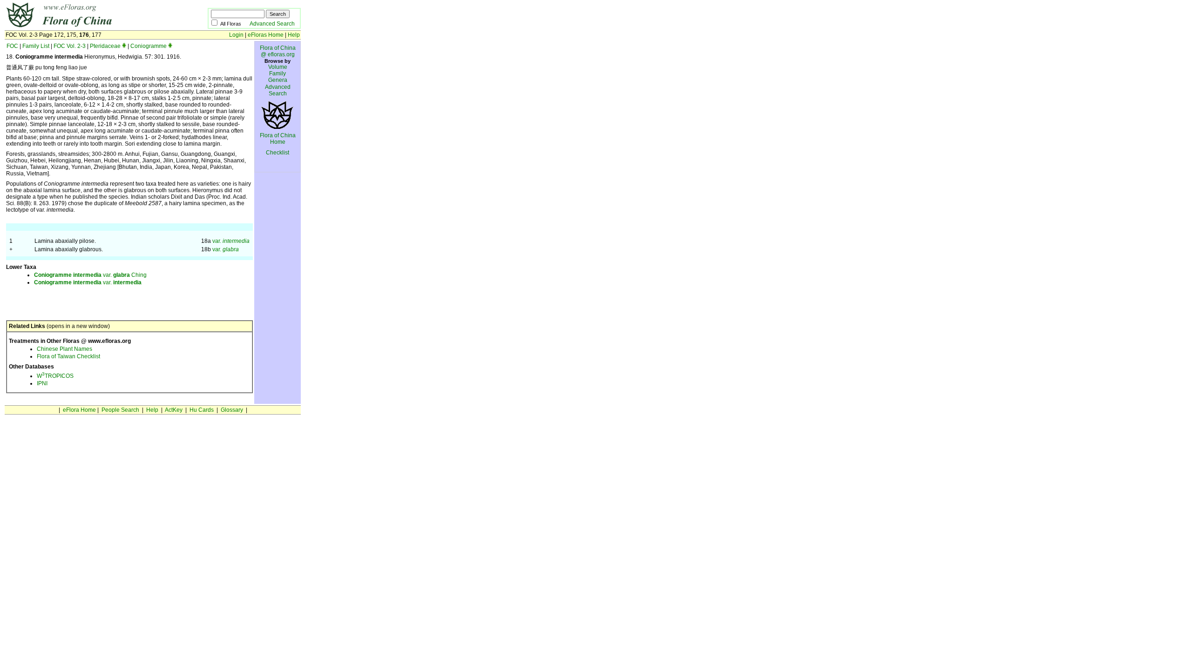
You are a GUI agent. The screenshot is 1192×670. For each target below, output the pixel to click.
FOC (12, 46)
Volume (277, 67)
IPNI (42, 383)
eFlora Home (79, 410)
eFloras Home (266, 35)
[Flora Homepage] (92, 27)
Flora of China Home (278, 138)
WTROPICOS (55, 376)
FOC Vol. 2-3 (70, 46)
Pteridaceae (105, 46)
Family (277, 73)
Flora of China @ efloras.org (278, 51)
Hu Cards (202, 410)
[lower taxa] (124, 46)
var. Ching (90, 275)
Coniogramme (148, 46)
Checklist (277, 152)
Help (294, 35)
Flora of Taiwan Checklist (68, 356)
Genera (277, 80)
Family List (35, 46)
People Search (120, 410)
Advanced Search (272, 23)
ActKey (174, 410)
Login (236, 35)
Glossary (232, 410)
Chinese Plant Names (64, 349)
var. (231, 241)
